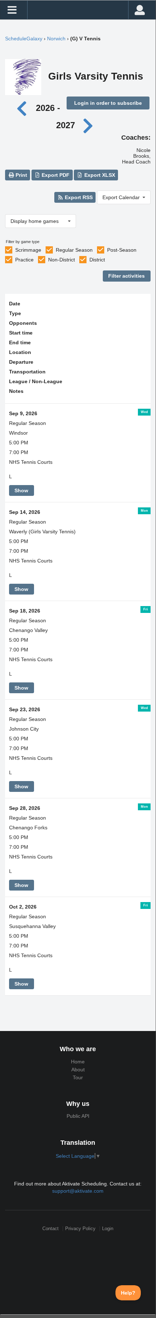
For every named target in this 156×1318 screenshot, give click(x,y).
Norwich (56, 38)
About (78, 1069)
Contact (50, 1228)
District (97, 260)
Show (21, 490)
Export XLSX (99, 175)
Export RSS (78, 197)
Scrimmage (28, 250)
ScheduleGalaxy (23, 38)
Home (78, 1061)
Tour (78, 1077)
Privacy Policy (80, 1228)
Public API (78, 1116)
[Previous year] (24, 108)
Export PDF (54, 175)
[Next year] (88, 125)
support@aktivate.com (78, 1191)
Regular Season (74, 250)
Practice (24, 260)
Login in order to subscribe (108, 103)
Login (107, 1228)
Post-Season (121, 250)
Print (20, 175)
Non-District (61, 260)
